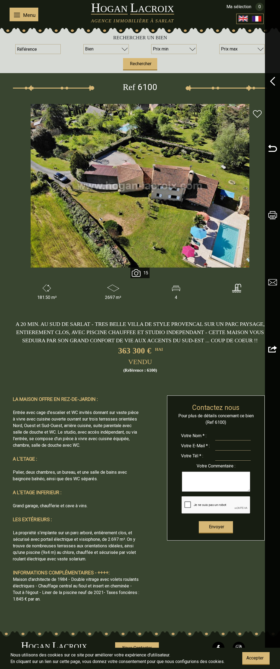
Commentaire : (216, 466)
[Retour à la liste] (272, 149)
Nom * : (193, 435)
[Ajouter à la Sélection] (257, 114)
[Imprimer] (272, 216)
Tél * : (192, 455)
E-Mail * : (195, 445)
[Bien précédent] (272, 82)
